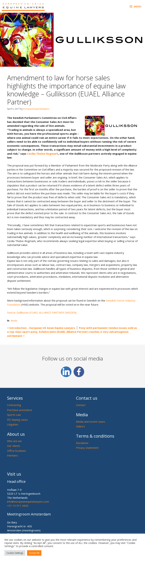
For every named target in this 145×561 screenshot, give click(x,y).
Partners (12, 455)
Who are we (14, 441)
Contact (80, 405)
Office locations (16, 450)
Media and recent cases (90, 421)
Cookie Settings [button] (15, 552)
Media (14, 320)
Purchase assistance (19, 410)
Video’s (80, 426)
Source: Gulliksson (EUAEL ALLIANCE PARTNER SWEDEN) (42, 312)
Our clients (13, 445)
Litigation (12, 424)
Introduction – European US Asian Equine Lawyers (42, 328)
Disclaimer (82, 443)
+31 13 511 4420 (17, 505)
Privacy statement (87, 447)
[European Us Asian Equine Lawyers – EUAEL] (23, 6)
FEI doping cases (17, 419)
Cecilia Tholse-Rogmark (42, 153)
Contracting (14, 405)
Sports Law (14, 414)
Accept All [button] (34, 552)
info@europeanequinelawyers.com (28, 501)
